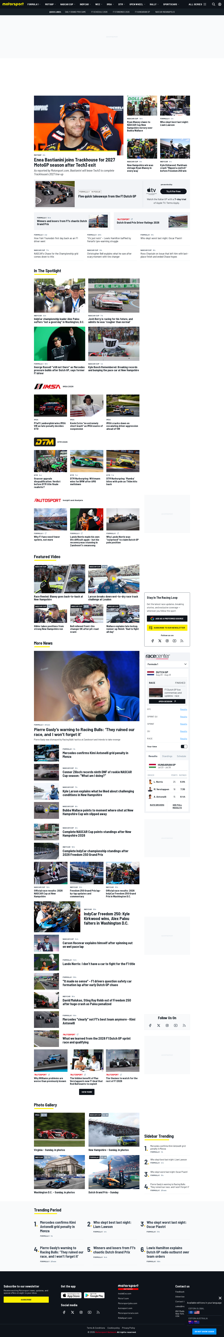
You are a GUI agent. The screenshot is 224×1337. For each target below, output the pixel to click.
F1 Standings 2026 (121, 12)
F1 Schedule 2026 (99, 12)
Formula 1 (32, 4)
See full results (177, 806)
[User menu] (220, 4)
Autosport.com (125, 1308)
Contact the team (183, 1301)
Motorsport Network (105, 1332)
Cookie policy (113, 1327)
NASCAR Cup (66, 4)
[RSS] (181, 640)
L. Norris (158, 781)
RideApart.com (125, 1318)
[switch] (183, 746)
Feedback (179, 1291)
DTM (120, 4)
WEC (97, 4)
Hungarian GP (167, 764)
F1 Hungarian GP (142, 12)
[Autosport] (47, 500)
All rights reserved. (126, 1332)
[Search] (214, 4)
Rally (153, 4)
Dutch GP (162, 672)
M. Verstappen (161, 789)
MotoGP (49, 4)
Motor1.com (123, 1298)
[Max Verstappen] (150, 789)
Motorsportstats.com (128, 1313)
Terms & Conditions (96, 1327)
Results (183, 709)
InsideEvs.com (124, 1293)
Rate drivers (157, 805)
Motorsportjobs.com (127, 1303)
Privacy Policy (128, 1327)
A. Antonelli (160, 796)
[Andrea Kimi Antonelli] (150, 796)
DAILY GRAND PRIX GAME (75, 12)
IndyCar (84, 4)
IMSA (109, 4)
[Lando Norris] (150, 781)
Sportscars (170, 4)
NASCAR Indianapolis (165, 12)
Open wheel (136, 4)
